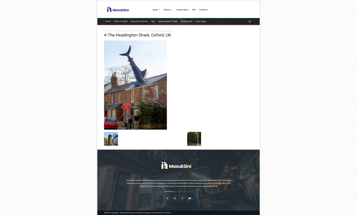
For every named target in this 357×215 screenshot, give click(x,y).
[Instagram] (175, 198)
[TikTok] (182, 198)
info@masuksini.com (183, 191)
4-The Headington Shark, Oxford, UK (128, 31)
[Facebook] (167, 198)
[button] (249, 21)
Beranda (107, 31)
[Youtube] (189, 198)
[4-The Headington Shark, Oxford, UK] (135, 129)
